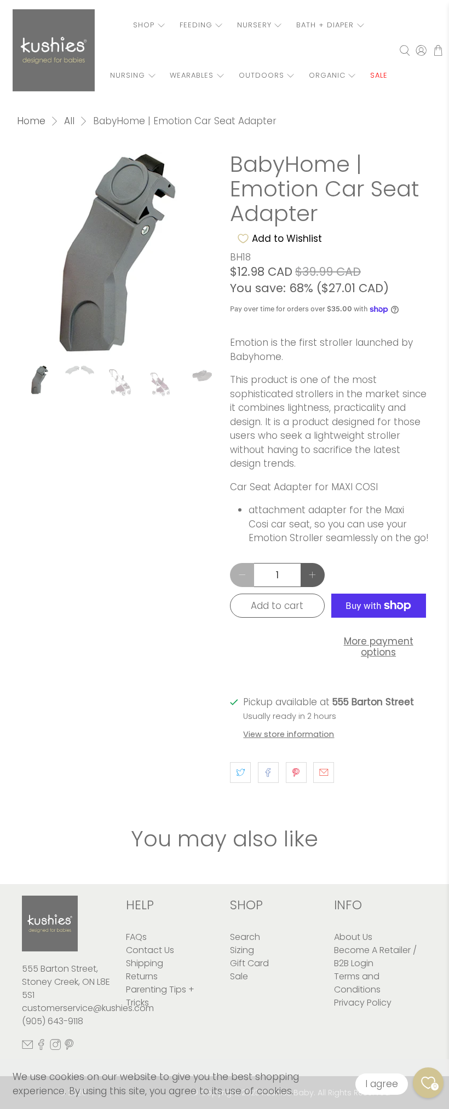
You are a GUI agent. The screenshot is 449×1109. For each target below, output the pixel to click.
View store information (288, 734)
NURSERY (254, 25)
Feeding (196, 25)
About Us (353, 937)
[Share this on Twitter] (240, 772)
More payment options (378, 647)
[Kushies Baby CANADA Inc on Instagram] (55, 1047)
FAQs (136, 937)
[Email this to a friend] (323, 772)
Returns (142, 976)
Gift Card (249, 963)
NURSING (127, 75)
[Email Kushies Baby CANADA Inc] (27, 1047)
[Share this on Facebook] (268, 772)
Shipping (144, 963)
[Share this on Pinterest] (296, 772)
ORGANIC (327, 75)
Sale (239, 976)
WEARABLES (192, 75)
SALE (379, 75)
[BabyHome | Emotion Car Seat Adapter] (118, 253)
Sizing (242, 950)
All (69, 121)
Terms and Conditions (357, 983)
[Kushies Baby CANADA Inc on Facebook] (41, 1047)
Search (245, 937)
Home (31, 121)
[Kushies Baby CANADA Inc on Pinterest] (69, 1047)
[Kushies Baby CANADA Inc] (54, 50)
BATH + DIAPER (325, 25)
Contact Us (150, 950)
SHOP (143, 25)
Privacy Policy (363, 1002)
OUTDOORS (261, 75)
